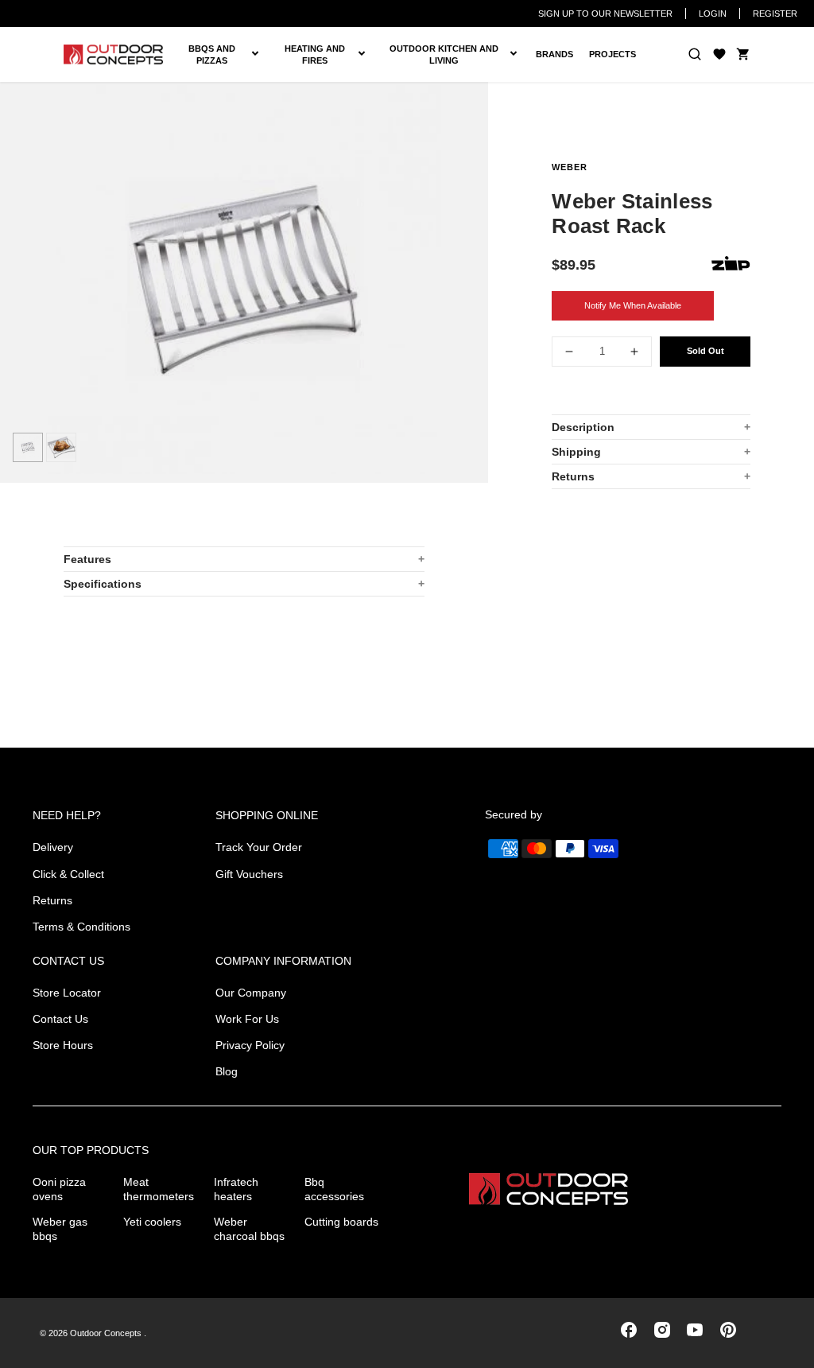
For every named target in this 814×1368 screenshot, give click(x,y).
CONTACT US (68, 960)
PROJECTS (612, 54)
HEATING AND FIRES (326, 55)
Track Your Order (258, 847)
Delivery (53, 847)
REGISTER (775, 13)
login (713, 13)
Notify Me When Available (632, 305)
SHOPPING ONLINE (266, 815)
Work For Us (247, 1018)
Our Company (250, 992)
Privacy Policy (250, 1045)
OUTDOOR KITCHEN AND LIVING (456, 55)
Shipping (576, 451)
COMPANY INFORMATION (283, 960)
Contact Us (60, 1018)
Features (87, 559)
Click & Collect (68, 874)
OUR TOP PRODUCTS (91, 1150)
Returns (573, 476)
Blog (226, 1071)
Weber (569, 167)
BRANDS (554, 54)
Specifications (102, 583)
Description (583, 427)
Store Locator (67, 992)
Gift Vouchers (249, 874)
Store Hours (63, 1045)
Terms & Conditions (81, 926)
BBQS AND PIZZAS (220, 55)
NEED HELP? (67, 815)
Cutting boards (341, 1221)
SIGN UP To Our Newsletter (605, 13)
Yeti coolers (152, 1221)
